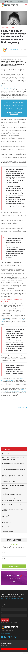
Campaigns (10, 594)
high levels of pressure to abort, (8, 391)
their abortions (22, 391)
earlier (21, 378)
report (22, 389)
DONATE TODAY (13, 581)
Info (2, 596)
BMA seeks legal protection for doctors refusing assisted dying (12, 515)
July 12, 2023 (14, 114)
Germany (13, 319)
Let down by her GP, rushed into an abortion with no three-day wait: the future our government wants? (13, 499)
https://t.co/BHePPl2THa (17, 109)
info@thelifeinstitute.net (5, 633)
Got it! (14, 649)
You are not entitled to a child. (8, 481)
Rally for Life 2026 (6, 526)
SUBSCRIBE (5, 620)
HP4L (24, 596)
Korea (17, 319)
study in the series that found (7, 380)
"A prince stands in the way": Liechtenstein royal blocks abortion (13, 470)
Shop (9, 598)
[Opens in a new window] (2, 637)
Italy (7, 319)
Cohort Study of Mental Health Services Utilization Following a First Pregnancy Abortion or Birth (14, 87)
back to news (21, 408)
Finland (4, 319)
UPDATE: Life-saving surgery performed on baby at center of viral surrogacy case (13, 458)
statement (5, 308)
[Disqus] (14, 427)
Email (3, 552)
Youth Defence (20, 1)
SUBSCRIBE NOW (14, 566)
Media (17, 594)
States (2, 321)
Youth (20, 596)
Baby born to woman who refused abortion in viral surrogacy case (13, 464)
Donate (2, 600)
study (4, 73)
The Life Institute (14, 49)
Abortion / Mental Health (8, 27)
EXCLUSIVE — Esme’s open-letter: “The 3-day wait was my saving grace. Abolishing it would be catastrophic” (13, 487)
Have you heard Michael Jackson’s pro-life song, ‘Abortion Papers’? (12, 476)
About (3, 594)
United (23, 319)
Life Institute (6, 1)
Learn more (4, 645)
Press (22, 594)
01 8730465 (3, 632)
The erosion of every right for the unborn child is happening (12, 510)
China (10, 319)
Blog (6, 598)
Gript (16, 399)
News (2, 598)
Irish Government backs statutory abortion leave (12, 504)
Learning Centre (13, 1)
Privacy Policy (20, 598)
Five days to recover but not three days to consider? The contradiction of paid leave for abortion (13, 493)
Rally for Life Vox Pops (7, 453)
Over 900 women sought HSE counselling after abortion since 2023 (12, 521)
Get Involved (8, 600)
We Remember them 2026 (7, 531)
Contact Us (13, 598)
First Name (4, 558)
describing (17, 391)
